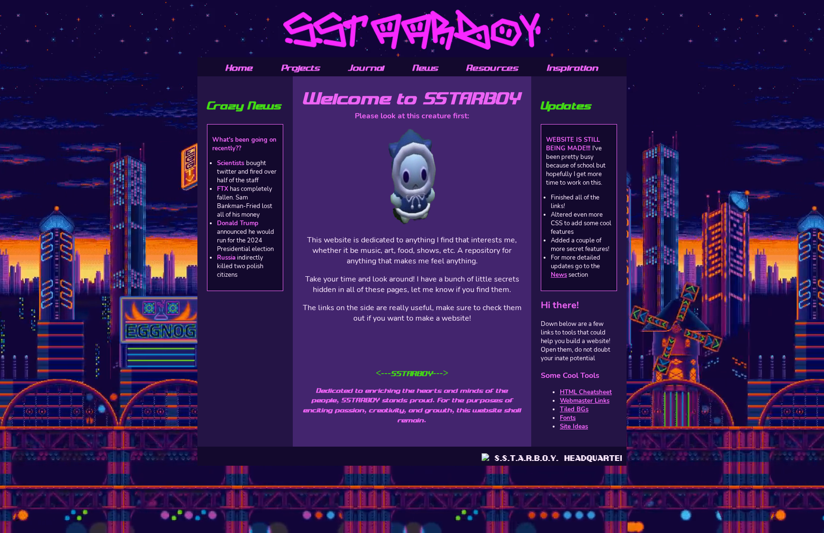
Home (239, 67)
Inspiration (572, 67)
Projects (300, 67)
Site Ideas (574, 426)
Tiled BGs (574, 409)
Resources (492, 67)
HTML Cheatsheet (586, 392)
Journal (366, 67)
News (425, 67)
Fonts (568, 418)
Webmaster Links (584, 401)
